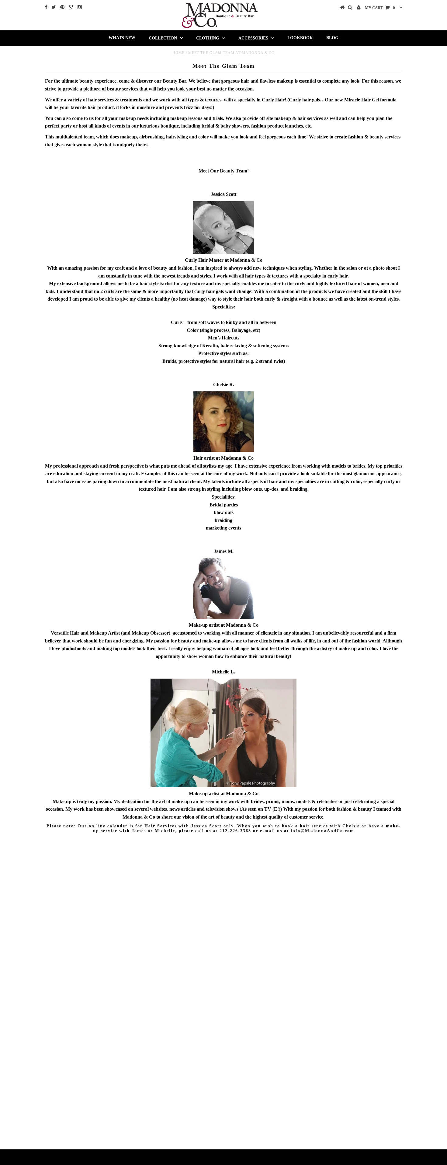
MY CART (380, 7)
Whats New (122, 38)
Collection (163, 38)
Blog (332, 38)
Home (178, 53)
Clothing (207, 38)
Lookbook (300, 38)
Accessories (253, 38)
